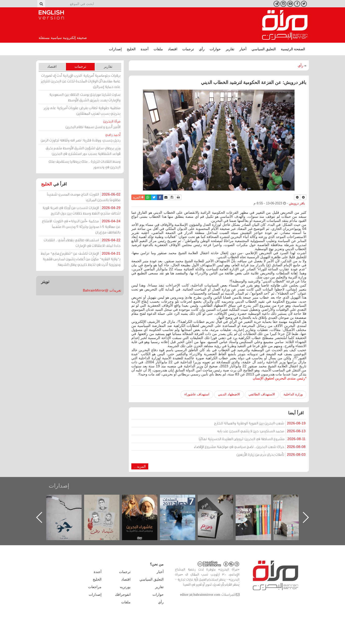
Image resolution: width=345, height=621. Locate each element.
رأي (202, 49)
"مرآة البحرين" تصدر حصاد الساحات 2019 (296, 506)
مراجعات (95, 587)
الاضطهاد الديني (229, 394)
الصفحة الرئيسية (293, 49)
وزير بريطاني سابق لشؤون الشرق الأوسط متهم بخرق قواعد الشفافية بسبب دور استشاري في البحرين (83, 150)
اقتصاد (172, 49)
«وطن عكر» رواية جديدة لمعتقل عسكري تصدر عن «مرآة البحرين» (258, 509)
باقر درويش (297, 203)
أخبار (243, 49)
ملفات (158, 49)
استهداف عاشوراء (196, 394)
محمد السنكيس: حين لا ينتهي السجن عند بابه (261, 431)
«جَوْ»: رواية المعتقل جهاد (106, 503)
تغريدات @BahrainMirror (102, 290)
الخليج (131, 49)
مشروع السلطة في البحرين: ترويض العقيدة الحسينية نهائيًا (252, 438)
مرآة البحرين (285, 25)
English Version (51, 15)
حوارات (215, 49)
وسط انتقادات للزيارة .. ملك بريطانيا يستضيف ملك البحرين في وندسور (84, 164)
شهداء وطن (145, 500)
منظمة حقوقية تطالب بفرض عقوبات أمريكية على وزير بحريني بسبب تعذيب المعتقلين (81, 110)
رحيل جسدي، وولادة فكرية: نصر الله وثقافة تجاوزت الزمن (80, 137)
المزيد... (140, 466)
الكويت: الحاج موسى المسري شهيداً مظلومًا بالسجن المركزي (83, 197)
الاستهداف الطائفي (262, 394)
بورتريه (125, 587)
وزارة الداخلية (293, 394)
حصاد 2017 (220, 500)
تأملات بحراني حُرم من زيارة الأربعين (271, 454)
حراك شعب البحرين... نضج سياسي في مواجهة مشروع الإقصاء (250, 446)
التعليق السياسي (264, 49)
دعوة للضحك (69, 500)
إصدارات (115, 49)
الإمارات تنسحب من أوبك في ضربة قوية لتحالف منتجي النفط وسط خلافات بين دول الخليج (81, 210)
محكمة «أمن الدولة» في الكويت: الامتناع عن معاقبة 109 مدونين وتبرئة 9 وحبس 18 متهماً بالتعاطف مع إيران (81, 226)
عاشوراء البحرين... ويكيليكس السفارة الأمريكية (182, 506)
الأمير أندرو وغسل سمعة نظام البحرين (92, 123)
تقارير (230, 49)
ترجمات (188, 49)
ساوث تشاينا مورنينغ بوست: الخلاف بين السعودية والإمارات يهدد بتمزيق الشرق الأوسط (84, 97)
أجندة (145, 49)
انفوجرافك (123, 594)
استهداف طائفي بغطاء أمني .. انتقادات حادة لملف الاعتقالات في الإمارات (82, 242)
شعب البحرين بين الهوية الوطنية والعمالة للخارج (260, 423)
